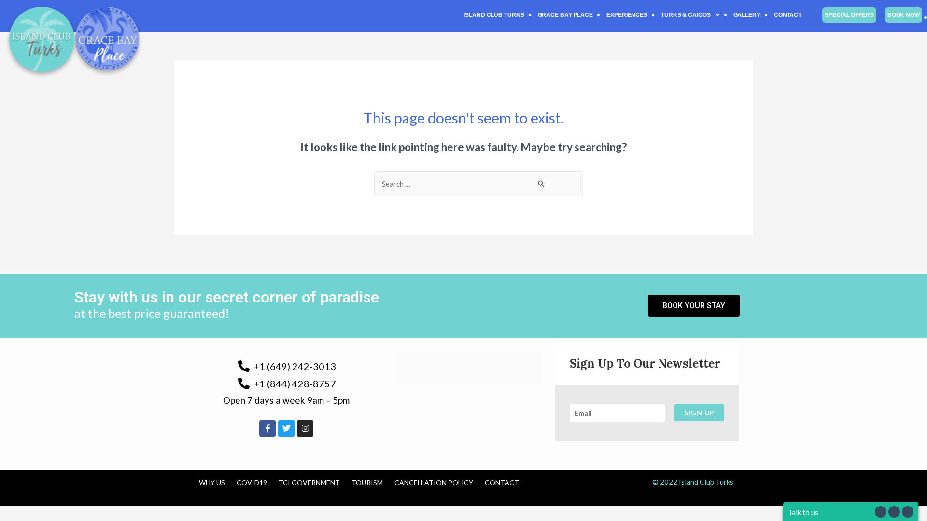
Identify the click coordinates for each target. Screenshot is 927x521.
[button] (690, 15)
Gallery (746, 15)
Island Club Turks (494, 15)
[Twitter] (286, 428)
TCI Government (309, 483)
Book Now (903, 15)
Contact (787, 15)
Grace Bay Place (565, 15)
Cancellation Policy (433, 483)
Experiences (626, 15)
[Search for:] (478, 183)
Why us (212, 483)
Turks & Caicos (686, 15)
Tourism (367, 483)
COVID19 (252, 483)
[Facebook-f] (267, 428)
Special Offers (849, 15)
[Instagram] (305, 428)
